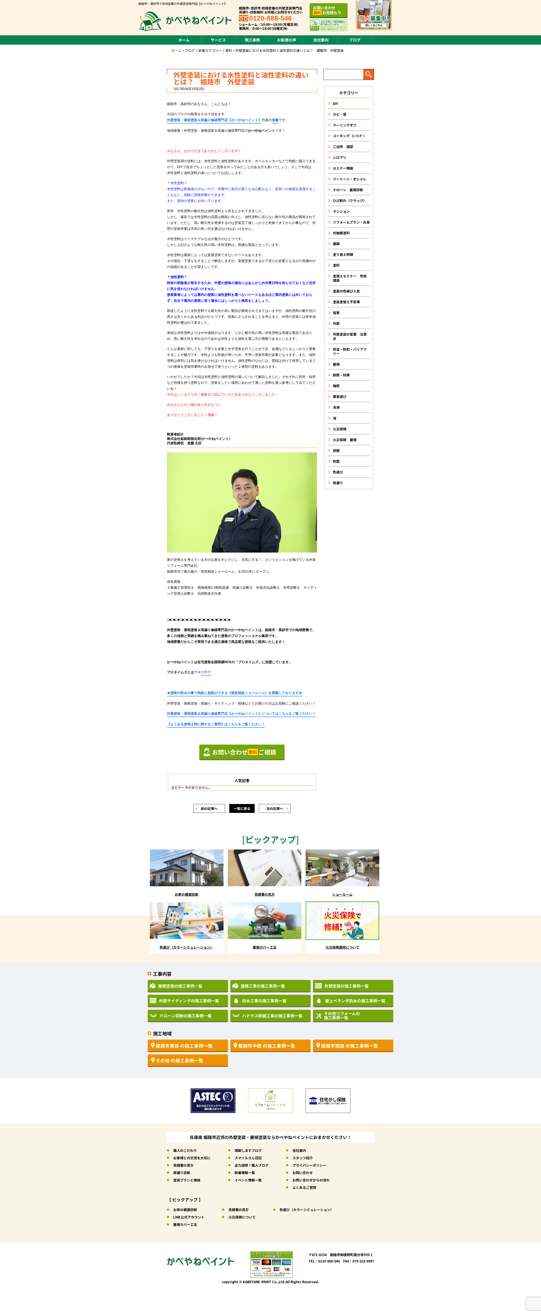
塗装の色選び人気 (346, 291)
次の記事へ (274, 808)
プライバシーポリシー (309, 1165)
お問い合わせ (302, 1172)
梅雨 (336, 385)
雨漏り (338, 482)
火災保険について (241, 1217)
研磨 (336, 450)
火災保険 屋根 (345, 439)
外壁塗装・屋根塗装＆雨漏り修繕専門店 (214, 120)
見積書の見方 (183, 1165)
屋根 (336, 364)
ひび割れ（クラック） (350, 200)
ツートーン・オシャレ (349, 178)
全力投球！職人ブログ (251, 1165)
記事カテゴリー (210, 50)
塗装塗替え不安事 (346, 301)
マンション (341, 211)
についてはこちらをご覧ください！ (241, 713)
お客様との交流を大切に (191, 1157)
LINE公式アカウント (188, 1217)
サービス (218, 40)
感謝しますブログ (248, 1150)
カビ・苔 (339, 114)
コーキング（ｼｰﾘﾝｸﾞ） (350, 135)
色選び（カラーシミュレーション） (307, 1209)
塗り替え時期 (343, 254)
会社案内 (320, 40)
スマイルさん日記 (248, 1157)
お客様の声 (286, 40)
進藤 (275, 120)
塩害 (336, 312)
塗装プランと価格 (186, 1180)
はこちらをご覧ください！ (216, 724)
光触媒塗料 (341, 232)
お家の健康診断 (185, 1209)
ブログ (355, 40)
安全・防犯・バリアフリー (350, 351)
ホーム (184, 40)
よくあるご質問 (304, 1187)
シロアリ (339, 157)
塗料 (228, 50)
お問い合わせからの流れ (311, 1180)
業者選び (339, 396)
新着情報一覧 (245, 1172)
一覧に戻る (242, 808)
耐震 (336, 461)
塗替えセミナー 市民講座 (350, 278)
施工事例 (252, 40)
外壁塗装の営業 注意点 (350, 336)
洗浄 (336, 407)
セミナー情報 (343, 168)
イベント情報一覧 (248, 1180)
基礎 (336, 243)
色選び (338, 472)
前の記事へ (209, 808)
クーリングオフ (345, 125)
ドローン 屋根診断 (348, 189)
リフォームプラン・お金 (351, 222)
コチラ (206, 672)
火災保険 (339, 428)
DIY (335, 103)
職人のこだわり (185, 1150)
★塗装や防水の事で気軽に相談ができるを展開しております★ (234, 693)
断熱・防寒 (341, 374)
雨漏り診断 (181, 1172)
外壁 (336, 323)
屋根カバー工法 (185, 1224)
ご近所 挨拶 (343, 146)
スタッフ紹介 (302, 1157)
